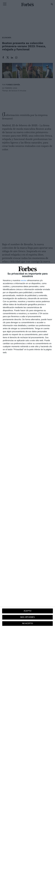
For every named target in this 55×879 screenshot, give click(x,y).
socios (24, 280)
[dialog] (27, 571)
